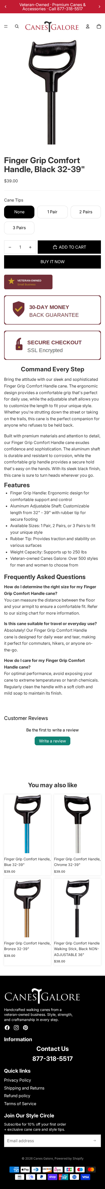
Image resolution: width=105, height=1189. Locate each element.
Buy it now (53, 261)
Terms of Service (20, 1103)
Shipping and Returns (24, 1088)
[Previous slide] (5, 6)
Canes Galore (43, 1158)
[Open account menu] (87, 26)
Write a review (52, 740)
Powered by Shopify (69, 1158)
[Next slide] (99, 6)
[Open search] (16, 26)
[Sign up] (94, 1141)
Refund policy (17, 1095)
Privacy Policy (17, 1080)
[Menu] (6, 26)
